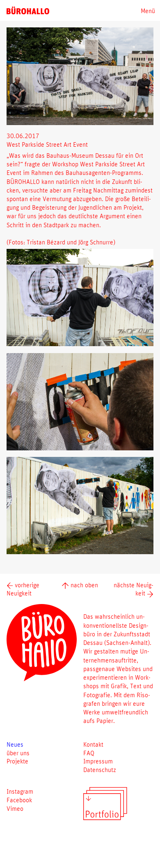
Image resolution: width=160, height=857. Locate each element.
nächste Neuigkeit (133, 589)
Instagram (20, 791)
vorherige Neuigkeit (23, 589)
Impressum (98, 761)
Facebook (19, 800)
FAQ (88, 753)
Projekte (17, 761)
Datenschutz (99, 769)
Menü (148, 11)
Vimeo (15, 808)
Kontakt (93, 744)
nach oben (83, 585)
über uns (18, 753)
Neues (15, 744)
